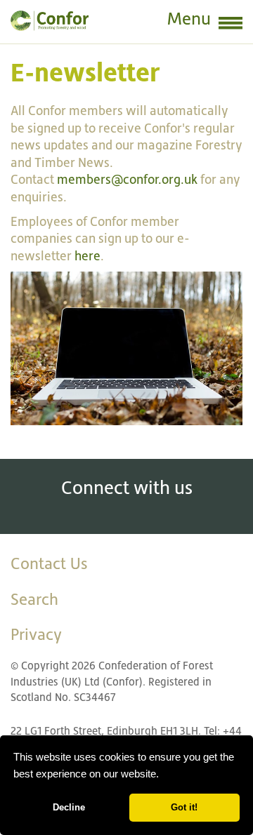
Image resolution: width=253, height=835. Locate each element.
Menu (189, 18)
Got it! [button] (184, 807)
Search (34, 599)
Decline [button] (69, 807)
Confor (50, 21)
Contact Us (49, 563)
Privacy (36, 634)
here (87, 255)
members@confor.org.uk (127, 179)
